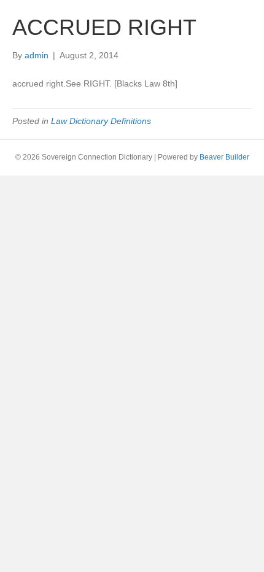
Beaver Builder (224, 157)
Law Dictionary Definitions (101, 121)
